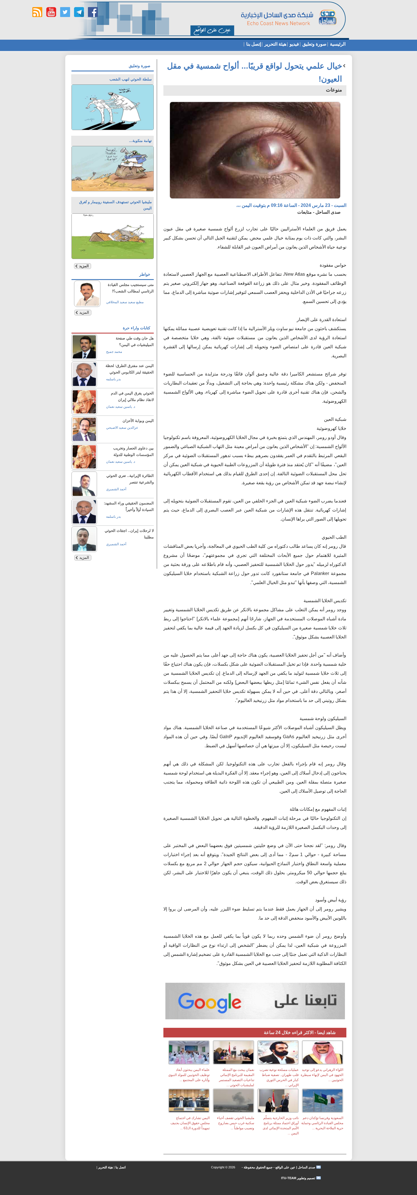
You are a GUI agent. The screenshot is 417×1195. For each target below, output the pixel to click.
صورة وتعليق (314, 44)
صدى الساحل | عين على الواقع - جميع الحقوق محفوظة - (278, 1167)
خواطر (144, 274)
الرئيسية (337, 44)
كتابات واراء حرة (136, 328)
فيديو (293, 44)
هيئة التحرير (274, 44)
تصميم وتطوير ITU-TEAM (298, 1178)
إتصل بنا (253, 44)
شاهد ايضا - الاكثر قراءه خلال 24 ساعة (300, 1032)
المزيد (84, 266)
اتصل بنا (120, 1167)
